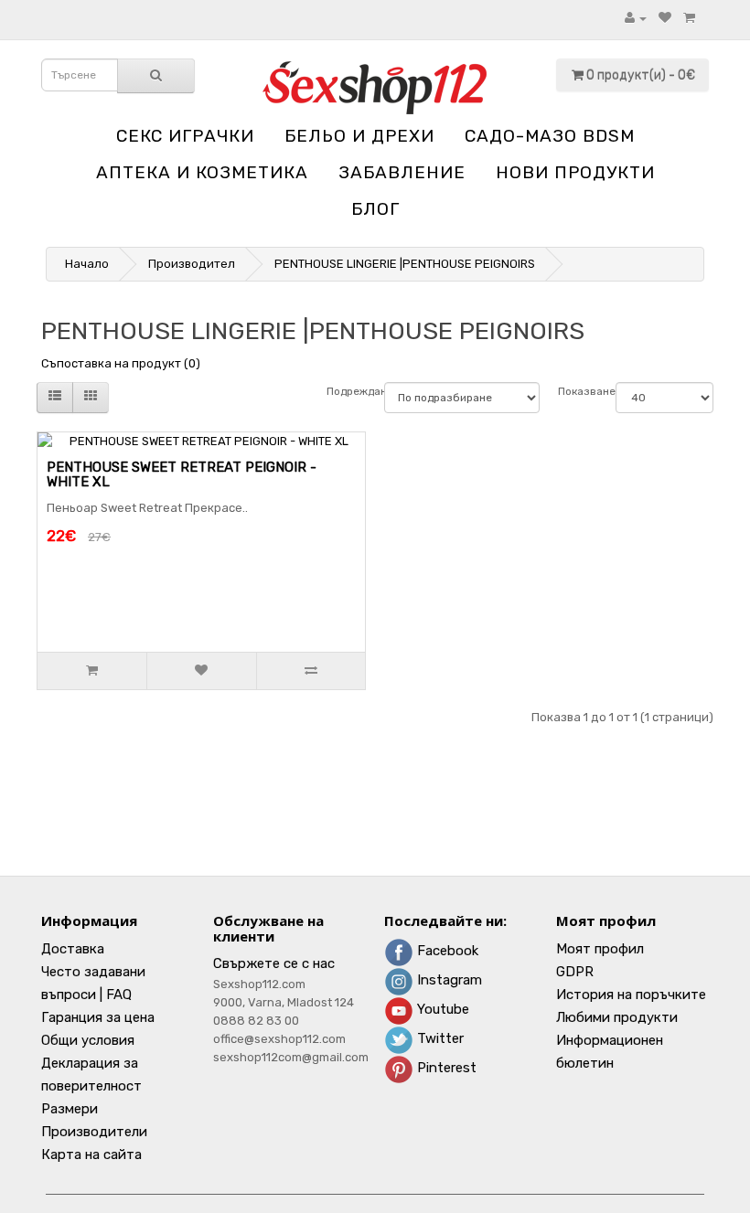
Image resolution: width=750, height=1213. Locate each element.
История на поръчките (631, 994)
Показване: (577, 391)
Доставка (72, 949)
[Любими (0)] (665, 18)
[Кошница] (689, 18)
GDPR (575, 971)
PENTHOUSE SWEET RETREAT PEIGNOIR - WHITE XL (181, 475)
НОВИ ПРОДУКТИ (575, 172)
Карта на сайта (91, 1154)
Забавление (402, 172)
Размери (69, 1109)
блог (375, 208)
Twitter (438, 1038)
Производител (191, 264)
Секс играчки (185, 135)
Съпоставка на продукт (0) (120, 363)
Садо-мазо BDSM (550, 135)
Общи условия (87, 1040)
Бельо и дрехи (359, 135)
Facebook (445, 950)
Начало (87, 264)
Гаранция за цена (98, 1017)
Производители (94, 1131)
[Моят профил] (636, 18)
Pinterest (445, 1067)
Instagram (447, 980)
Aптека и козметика (202, 172)
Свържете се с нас (274, 963)
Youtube (441, 1009)
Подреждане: (346, 391)
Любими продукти (617, 1017)
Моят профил (600, 949)
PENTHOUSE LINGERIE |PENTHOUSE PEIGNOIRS (404, 264)
